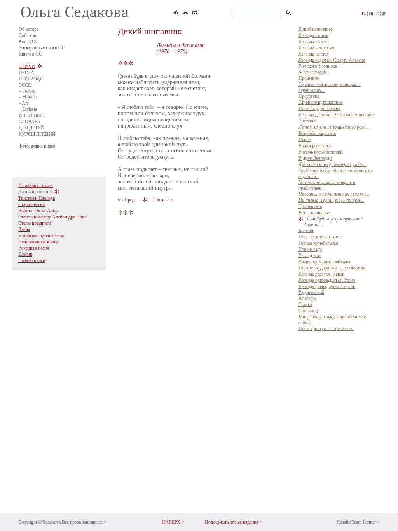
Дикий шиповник (35, 191)
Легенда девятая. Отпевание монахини (336, 114)
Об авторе (28, 29)
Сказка (305, 304)
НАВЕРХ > (173, 522)
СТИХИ (27, 66)
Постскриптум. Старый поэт (326, 328)
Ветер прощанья (314, 212)
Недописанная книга (38, 242)
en (371, 13)
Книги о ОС (30, 54)
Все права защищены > (84, 522)
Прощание (308, 78)
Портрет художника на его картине (332, 268)
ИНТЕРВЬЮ (31, 115)
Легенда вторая (313, 35)
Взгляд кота (309, 255)
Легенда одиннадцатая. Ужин (326, 280)
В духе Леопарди (315, 158)
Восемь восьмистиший (320, 152)
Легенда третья (313, 41)
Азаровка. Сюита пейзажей (324, 261)
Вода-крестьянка (314, 145)
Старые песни (31, 204)
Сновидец (308, 310)
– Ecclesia (28, 109)
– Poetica (27, 91)
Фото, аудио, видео (37, 146)
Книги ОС (28, 41)
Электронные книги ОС (42, 48)
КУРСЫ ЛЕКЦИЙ (37, 134)
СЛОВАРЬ (29, 121)
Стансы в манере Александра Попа (52, 217)
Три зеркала (310, 206)
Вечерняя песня (33, 248)
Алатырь (307, 298)
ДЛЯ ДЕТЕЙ (31, 128)
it (377, 13)
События (27, 35)
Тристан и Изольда (36, 198)
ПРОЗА (26, 72)
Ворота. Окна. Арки (38, 210)
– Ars (24, 103)
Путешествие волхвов (320, 236)
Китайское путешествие (41, 235)
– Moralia (28, 97)
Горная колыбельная (318, 243)
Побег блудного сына (319, 108)
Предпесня (308, 96)
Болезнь (306, 230)
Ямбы (24, 229)
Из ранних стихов (35, 185)
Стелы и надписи (34, 223)
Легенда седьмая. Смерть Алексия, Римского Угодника (332, 63)
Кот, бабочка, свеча (317, 133)
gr (384, 13)
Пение (304, 139)
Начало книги (31, 260)
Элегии (25, 254)
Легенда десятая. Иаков (321, 274)
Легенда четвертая (316, 48)
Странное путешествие (320, 102)
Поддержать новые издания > (233, 522)
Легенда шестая (313, 54)
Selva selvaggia (312, 72)
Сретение (307, 121)
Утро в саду (310, 249)
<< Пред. (127, 200)
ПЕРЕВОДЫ (31, 79)
